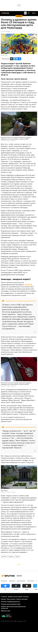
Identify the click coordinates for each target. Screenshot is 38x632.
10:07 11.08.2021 (5, 31)
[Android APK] (6, 616)
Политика (30, 581)
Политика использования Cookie (10, 604)
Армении (28, 284)
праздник (10, 556)
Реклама (3, 599)
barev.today (5, 55)
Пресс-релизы (11, 599)
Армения (4, 556)
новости (4, 581)
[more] (35, 332)
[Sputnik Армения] (5, 14)
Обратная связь (5, 611)
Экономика (21, 581)
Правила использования (15, 596)
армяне (17, 556)
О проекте (4, 596)
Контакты (26, 596)
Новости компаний (21, 599)
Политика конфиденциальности (10, 601)
